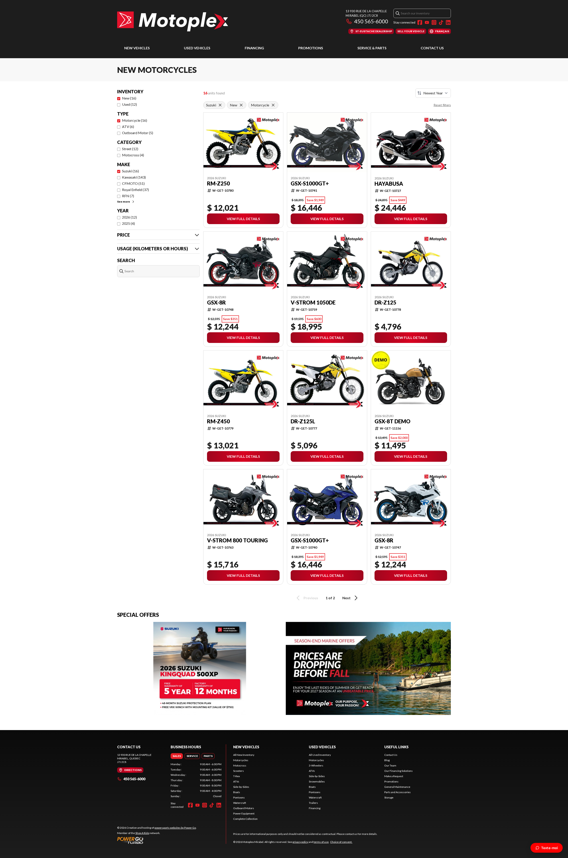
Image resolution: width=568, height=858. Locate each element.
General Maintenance (397, 786)
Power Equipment (243, 813)
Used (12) (129, 104)
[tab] (177, 756)
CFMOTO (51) (133, 183)
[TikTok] (441, 22)
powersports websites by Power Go (175, 827)
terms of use (321, 842)
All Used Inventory (320, 754)
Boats (236, 792)
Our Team (390, 765)
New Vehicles (137, 48)
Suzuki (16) (130, 171)
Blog (387, 760)
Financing (254, 48)
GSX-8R (216, 302)
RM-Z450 (218, 421)
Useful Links (396, 747)
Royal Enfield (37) (135, 189)
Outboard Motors (243, 808)
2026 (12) (129, 217)
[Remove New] (241, 105)
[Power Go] (157, 840)
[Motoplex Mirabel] (172, 21)
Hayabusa (389, 184)
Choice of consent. (341, 842)
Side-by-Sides (241, 786)
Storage (388, 797)
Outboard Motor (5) (137, 133)
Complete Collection (245, 818)
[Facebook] (419, 22)
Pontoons (239, 797)
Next (346, 598)
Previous (311, 598)
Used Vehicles (197, 48)
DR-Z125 (385, 302)
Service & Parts (372, 48)
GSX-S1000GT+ (310, 183)
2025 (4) (128, 223)
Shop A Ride (142, 833)
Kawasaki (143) (134, 177)
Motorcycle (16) (134, 120)
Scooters (238, 770)
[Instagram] (434, 22)
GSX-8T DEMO (392, 421)
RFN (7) (128, 196)
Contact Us (432, 48)
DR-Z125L (303, 421)
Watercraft (239, 802)
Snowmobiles (317, 781)
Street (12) (130, 149)
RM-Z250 (218, 183)
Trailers (313, 802)
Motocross (239, 765)
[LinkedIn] (448, 22)
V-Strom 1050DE (313, 302)
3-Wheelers (316, 765)
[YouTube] (427, 22)
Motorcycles (240, 760)
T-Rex (236, 776)
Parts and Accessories (397, 792)
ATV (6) (128, 126)
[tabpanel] (196, 780)
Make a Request (393, 776)
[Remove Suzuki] (220, 105)
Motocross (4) (133, 155)
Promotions (310, 48)
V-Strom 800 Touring (237, 540)
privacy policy (300, 842)
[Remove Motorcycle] (273, 105)
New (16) (129, 98)
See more (123, 201)
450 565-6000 (371, 21)
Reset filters (442, 105)
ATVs (236, 781)
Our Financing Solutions (398, 770)
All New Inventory (243, 754)
